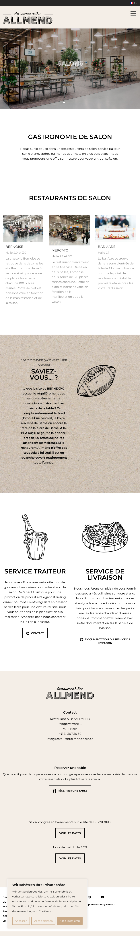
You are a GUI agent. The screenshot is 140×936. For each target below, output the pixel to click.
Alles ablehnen (43, 920)
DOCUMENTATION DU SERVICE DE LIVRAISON (107, 641)
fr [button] (135, 2)
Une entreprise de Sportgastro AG (95, 904)
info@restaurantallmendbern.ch (70, 739)
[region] (47, 904)
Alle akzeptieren (70, 920)
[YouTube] (102, 897)
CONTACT (37, 633)
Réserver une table (72, 790)
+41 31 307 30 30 (70, 733)
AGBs (6, 916)
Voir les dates (70, 833)
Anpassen (21, 920)
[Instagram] (89, 897)
